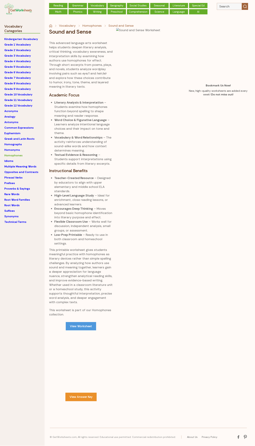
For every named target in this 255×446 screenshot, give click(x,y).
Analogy (9, 116)
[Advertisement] (81, 361)
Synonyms (11, 216)
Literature (179, 5)
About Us (192, 437)
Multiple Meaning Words (20, 166)
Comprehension (138, 12)
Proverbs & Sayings (17, 188)
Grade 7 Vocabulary (17, 78)
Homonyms (12, 150)
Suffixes (9, 211)
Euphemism (12, 133)
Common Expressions (19, 128)
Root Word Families (17, 200)
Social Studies (138, 5)
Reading (58, 5)
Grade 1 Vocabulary (17, 44)
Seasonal (159, 5)
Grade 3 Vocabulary (17, 55)
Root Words (12, 205)
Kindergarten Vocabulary (21, 39)
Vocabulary (97, 5)
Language (179, 12)
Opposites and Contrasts (21, 172)
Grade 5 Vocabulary (17, 67)
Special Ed (198, 5)
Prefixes (9, 183)
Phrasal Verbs (13, 177)
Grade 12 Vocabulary (18, 105)
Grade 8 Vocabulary (17, 83)
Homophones (13, 155)
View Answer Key (81, 397)
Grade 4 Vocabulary (17, 61)
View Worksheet (81, 326)
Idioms (8, 161)
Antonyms (11, 122)
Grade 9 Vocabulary (17, 89)
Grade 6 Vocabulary (17, 72)
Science (159, 12)
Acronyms (11, 111)
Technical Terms (15, 222)
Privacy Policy (209, 437)
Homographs (13, 144)
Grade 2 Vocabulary (17, 50)
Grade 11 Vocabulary (18, 100)
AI (198, 12)
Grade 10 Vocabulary (18, 94)
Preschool (117, 12)
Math (58, 12)
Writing (97, 12)
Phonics (77, 12)
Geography (116, 5)
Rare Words (11, 194)
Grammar (77, 5)
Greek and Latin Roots (19, 139)
